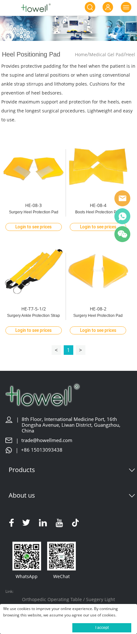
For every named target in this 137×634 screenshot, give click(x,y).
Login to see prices (33, 227)
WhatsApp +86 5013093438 (122, 216)
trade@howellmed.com (46, 440)
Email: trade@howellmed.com (122, 198)
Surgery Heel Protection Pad (33, 212)
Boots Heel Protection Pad (98, 212)
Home (81, 54)
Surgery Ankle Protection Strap (33, 315)
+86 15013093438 (41, 450)
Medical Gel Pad (106, 54)
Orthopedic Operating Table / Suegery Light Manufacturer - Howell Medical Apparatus (68, 603)
